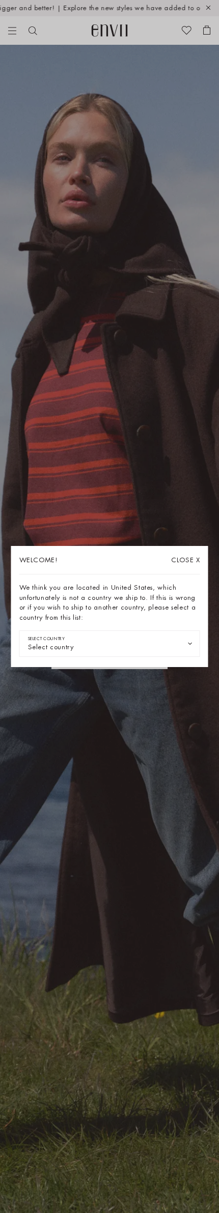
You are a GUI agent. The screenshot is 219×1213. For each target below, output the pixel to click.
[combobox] (109, 643)
